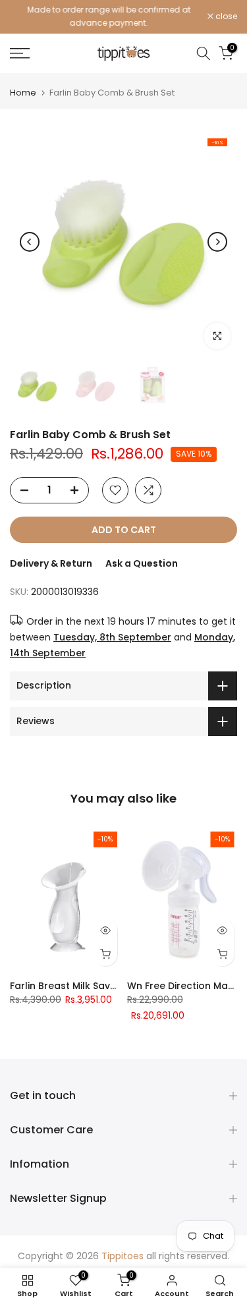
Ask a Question (141, 563)
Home (23, 92)
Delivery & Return (51, 563)
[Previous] (30, 242)
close (225, 16)
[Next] (217, 242)
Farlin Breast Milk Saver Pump (80, 985)
